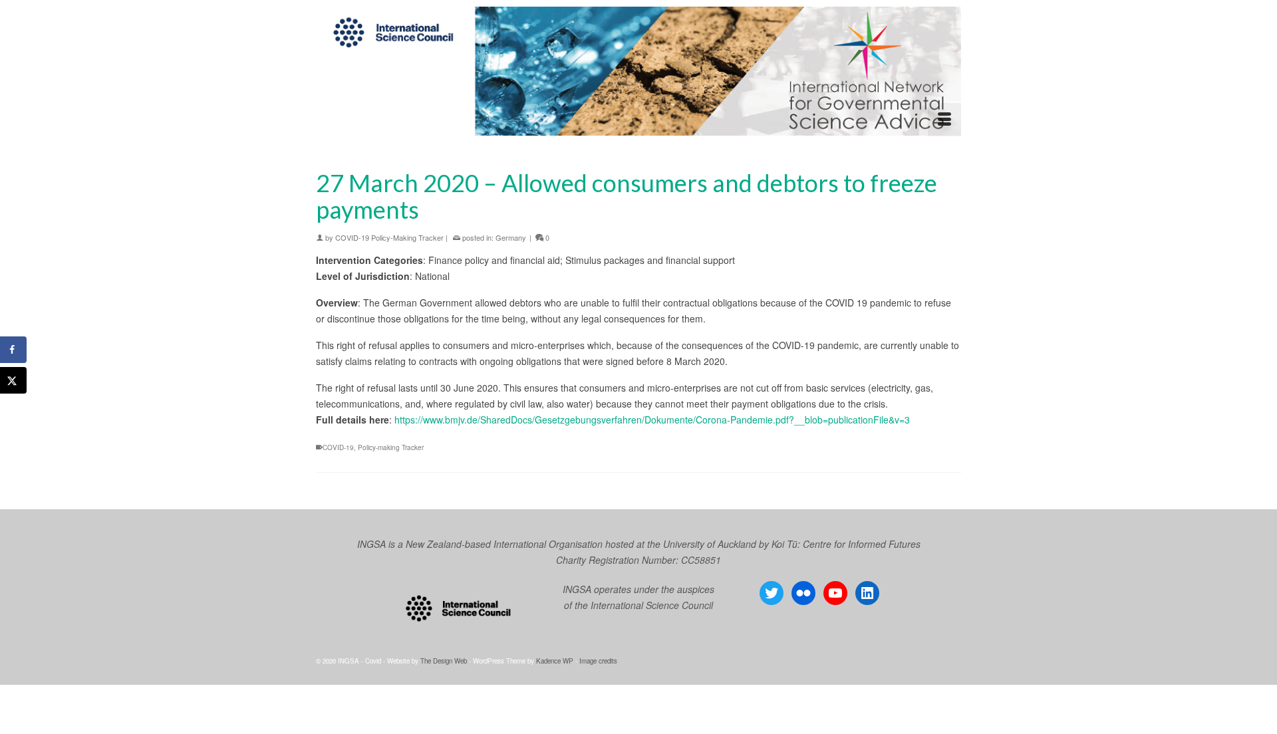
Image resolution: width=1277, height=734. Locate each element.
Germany (511, 237)
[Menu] (944, 119)
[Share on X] (13, 380)
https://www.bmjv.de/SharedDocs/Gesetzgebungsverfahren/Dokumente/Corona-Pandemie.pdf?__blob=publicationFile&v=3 (652, 419)
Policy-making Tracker (391, 447)
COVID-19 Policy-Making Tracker (389, 237)
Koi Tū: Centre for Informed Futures (846, 543)
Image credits (598, 661)
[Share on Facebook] (13, 349)
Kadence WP (554, 661)
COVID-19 (338, 447)
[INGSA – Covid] (638, 71)
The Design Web (443, 661)
